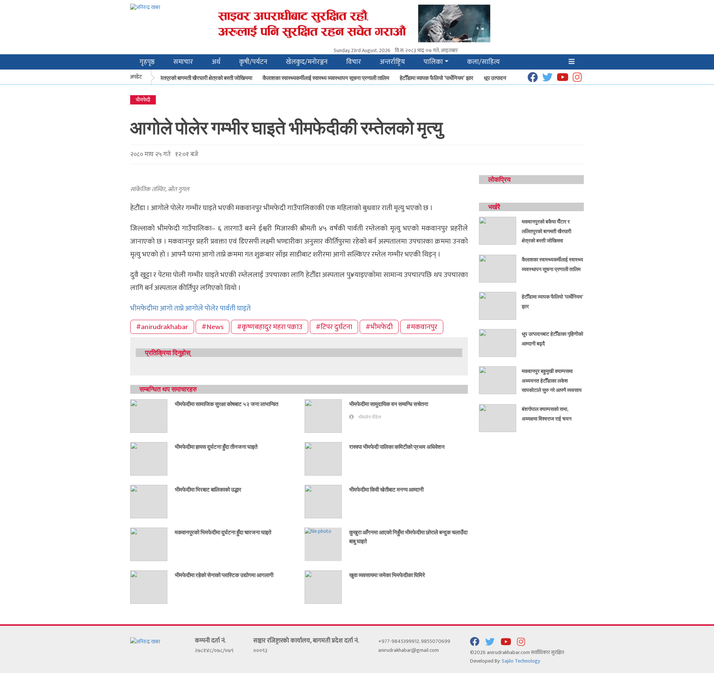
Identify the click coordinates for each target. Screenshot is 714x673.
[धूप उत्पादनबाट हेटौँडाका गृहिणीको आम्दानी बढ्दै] (497, 342)
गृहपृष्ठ (147, 62)
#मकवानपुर (421, 327)
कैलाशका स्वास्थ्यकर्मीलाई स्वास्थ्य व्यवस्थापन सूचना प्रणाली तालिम (320, 77)
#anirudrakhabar (162, 327)
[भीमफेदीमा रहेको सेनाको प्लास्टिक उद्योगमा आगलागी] (148, 586)
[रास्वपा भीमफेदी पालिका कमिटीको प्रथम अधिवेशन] (323, 458)
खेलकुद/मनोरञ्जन (307, 62)
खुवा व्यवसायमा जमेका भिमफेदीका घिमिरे (387, 574)
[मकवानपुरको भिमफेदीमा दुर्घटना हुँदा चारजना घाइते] (148, 544)
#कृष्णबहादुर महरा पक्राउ (269, 327)
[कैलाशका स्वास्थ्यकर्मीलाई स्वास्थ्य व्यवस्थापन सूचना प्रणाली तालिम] (497, 268)
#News (212, 327)
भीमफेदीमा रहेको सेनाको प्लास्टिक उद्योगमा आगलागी (224, 574)
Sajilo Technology (521, 661)
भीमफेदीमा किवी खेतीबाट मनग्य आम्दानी (386, 489)
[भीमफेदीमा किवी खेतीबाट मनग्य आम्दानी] (323, 501)
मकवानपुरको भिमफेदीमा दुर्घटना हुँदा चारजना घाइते (223, 532)
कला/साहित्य (483, 62)
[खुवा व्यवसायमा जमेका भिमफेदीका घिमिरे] (323, 586)
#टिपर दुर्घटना (334, 327)
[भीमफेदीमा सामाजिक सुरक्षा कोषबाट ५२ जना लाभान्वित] (148, 415)
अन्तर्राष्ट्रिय (392, 62)
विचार (353, 62)
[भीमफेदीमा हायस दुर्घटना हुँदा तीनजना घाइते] (148, 458)
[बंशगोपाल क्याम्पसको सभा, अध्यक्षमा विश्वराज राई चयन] (497, 417)
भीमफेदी (143, 100)
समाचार (183, 62)
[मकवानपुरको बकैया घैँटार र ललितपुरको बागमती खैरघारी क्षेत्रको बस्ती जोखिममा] (497, 230)
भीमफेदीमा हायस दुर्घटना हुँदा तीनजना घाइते (216, 446)
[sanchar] (396, 23)
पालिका (433, 62)
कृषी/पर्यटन (253, 62)
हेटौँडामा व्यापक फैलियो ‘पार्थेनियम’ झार (431, 77)
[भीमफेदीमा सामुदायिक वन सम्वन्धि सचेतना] (323, 415)
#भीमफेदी (379, 327)
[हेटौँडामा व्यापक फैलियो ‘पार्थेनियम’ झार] (497, 305)
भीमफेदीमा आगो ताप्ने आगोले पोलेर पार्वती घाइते (190, 308)
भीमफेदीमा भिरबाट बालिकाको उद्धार (208, 489)
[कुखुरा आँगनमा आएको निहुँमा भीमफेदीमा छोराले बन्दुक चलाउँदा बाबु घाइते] (318, 531)
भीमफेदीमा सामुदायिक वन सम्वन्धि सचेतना (388, 403)
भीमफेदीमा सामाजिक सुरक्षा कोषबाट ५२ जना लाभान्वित (226, 403)
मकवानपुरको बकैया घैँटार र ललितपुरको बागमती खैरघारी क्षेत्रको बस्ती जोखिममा (171, 77)
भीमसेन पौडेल (369, 417)
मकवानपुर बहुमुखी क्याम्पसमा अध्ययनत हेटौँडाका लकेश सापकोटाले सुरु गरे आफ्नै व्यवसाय (552, 380)
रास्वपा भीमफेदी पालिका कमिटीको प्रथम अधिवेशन (397, 446)
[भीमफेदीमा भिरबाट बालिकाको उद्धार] (148, 501)
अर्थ (216, 62)
